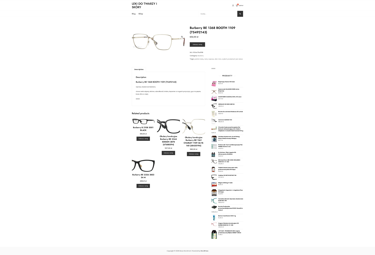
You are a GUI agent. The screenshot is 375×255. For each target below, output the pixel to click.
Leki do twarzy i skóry (144, 5)
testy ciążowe (209, 59)
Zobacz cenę (197, 44)
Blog (134, 13)
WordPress (204, 251)
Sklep (140, 13)
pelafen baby (199, 59)
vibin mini (218, 59)
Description (138, 69)
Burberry (201, 56)
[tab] (139, 69)
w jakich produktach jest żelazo (232, 59)
